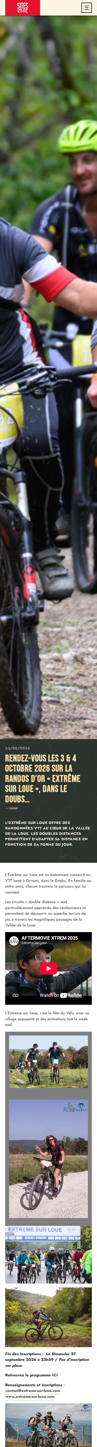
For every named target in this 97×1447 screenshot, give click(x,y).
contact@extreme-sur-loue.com (32, 1390)
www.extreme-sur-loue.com (29, 1396)
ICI (55, 1375)
